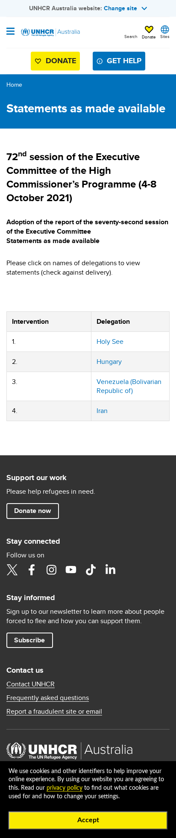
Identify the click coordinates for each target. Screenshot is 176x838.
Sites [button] (165, 36)
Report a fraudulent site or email (54, 711)
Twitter (12, 569)
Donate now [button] (32, 511)
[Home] (50, 32)
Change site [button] (120, 8)
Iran (102, 411)
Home (14, 84)
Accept (88, 820)
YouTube (70, 569)
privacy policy (64, 788)
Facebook (31, 569)
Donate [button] (149, 37)
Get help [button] (124, 60)
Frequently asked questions (47, 698)
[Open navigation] (10, 32)
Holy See (110, 341)
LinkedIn (110, 569)
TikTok (90, 569)
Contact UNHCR (30, 684)
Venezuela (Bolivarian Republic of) (129, 386)
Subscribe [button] (29, 640)
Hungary (109, 361)
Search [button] (131, 36)
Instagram (51, 569)
